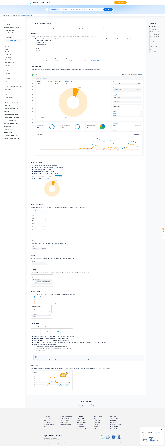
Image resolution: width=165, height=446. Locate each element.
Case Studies (97, 420)
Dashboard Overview (27, 15)
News (45, 426)
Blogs (95, 418)
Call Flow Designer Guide (11, 108)
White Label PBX (81, 420)
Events (45, 431)
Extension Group (9, 60)
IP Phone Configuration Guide (12, 123)
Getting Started (9, 35)
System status (153, 49)
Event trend (153, 51)
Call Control (8, 73)
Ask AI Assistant (161, 227)
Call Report (7, 94)
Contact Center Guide (10, 120)
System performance (155, 34)
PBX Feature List (114, 422)
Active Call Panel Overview (12, 44)
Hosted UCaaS (80, 416)
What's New (7, 24)
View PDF (153, 23)
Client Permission (9, 52)
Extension (7, 46)
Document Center (44, 2)
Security (7, 84)
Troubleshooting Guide (10, 135)
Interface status (154, 46)
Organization (8, 57)
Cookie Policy (65, 442)
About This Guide (9, 32)
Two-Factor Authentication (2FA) (13, 86)
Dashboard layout (154, 31)
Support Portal (161, 234)
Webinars (96, 426)
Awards (45, 428)
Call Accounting (9, 97)
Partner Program (48, 418)
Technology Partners (49, 424)
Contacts (7, 49)
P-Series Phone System (66, 416)
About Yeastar (47, 416)
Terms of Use (52, 442)
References (8, 105)
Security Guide (8, 132)
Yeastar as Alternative (115, 424)
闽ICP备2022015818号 (116, 442)
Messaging (7, 78)
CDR (6, 92)
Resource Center (98, 416)
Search (109, 9)
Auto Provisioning (9, 62)
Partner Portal (113, 420)
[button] (3, 24)
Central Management (65, 424)
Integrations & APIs (81, 422)
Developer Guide (8, 129)
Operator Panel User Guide (11, 117)
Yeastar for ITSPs (114, 426)
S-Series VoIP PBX (64, 420)
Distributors (47, 420)
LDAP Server (8, 54)
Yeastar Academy (114, 428)
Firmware (96, 424)
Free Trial (120, 2)
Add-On (152, 41)
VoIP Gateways (64, 422)
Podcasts (96, 428)
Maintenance (8, 89)
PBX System (8, 81)
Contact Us (113, 416)
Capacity (152, 44)
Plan (151, 39)
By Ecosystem (80, 426)
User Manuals (97, 422)
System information (155, 36)
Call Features (8, 76)
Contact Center (80, 418)
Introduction (153, 29)
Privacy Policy (59, 442)
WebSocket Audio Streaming (12, 102)
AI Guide (6, 111)
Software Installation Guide (11, 27)
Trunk (6, 70)
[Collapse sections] (162, 15)
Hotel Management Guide (11, 114)
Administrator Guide (10, 15)
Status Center (19, 15)
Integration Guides (9, 126)
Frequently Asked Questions (11, 138)
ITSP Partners (47, 422)
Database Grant (9, 100)
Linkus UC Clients (64, 418)
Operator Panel (9, 68)
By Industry (80, 424)
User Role (7, 65)
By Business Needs (81, 428)
